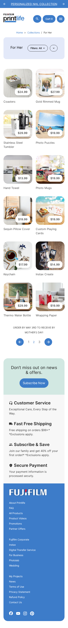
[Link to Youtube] (18, 613)
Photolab (14, 560)
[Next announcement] (63, 4)
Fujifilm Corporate (19, 539)
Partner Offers (17, 528)
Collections (33, 32)
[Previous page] (20, 342)
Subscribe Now (34, 383)
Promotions (15, 523)
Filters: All (36, 48)
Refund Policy (17, 597)
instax (12, 544)
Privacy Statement (19, 591)
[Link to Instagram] (25, 613)
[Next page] (48, 342)
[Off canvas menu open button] (61, 19)
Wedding (14, 565)
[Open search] (37, 19)
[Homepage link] (13, 19)
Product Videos (18, 518)
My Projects (15, 576)
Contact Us (15, 602)
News (12, 581)
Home (19, 32)
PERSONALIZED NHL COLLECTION (34, 4)
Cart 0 (49, 18)
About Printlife (17, 502)
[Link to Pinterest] (32, 613)
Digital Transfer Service (22, 549)
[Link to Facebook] (11, 613)
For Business (16, 555)
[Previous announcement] (4, 4)
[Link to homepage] (28, 492)
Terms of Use (16, 586)
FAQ (11, 507)
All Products (16, 513)
